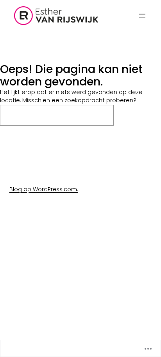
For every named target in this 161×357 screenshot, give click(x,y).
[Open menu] (142, 15)
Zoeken (139, 115)
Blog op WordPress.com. (43, 189)
